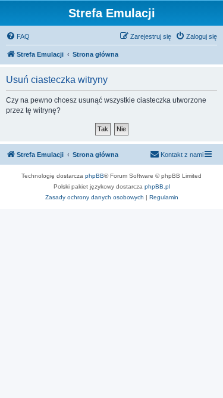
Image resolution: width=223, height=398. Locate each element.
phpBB (94, 175)
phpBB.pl (157, 186)
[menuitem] (18, 36)
